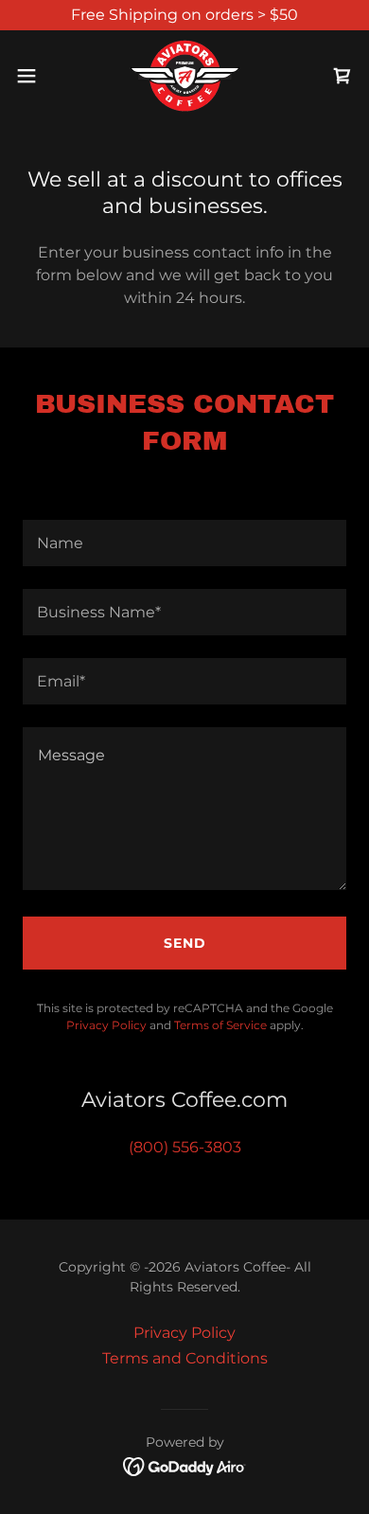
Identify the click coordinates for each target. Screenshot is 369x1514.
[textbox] (184, 543)
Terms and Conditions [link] (185, 1358)
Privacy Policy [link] (106, 1025)
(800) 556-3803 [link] (185, 1147)
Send (185, 943)
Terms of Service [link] (220, 1025)
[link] (184, 76)
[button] (34, 76)
